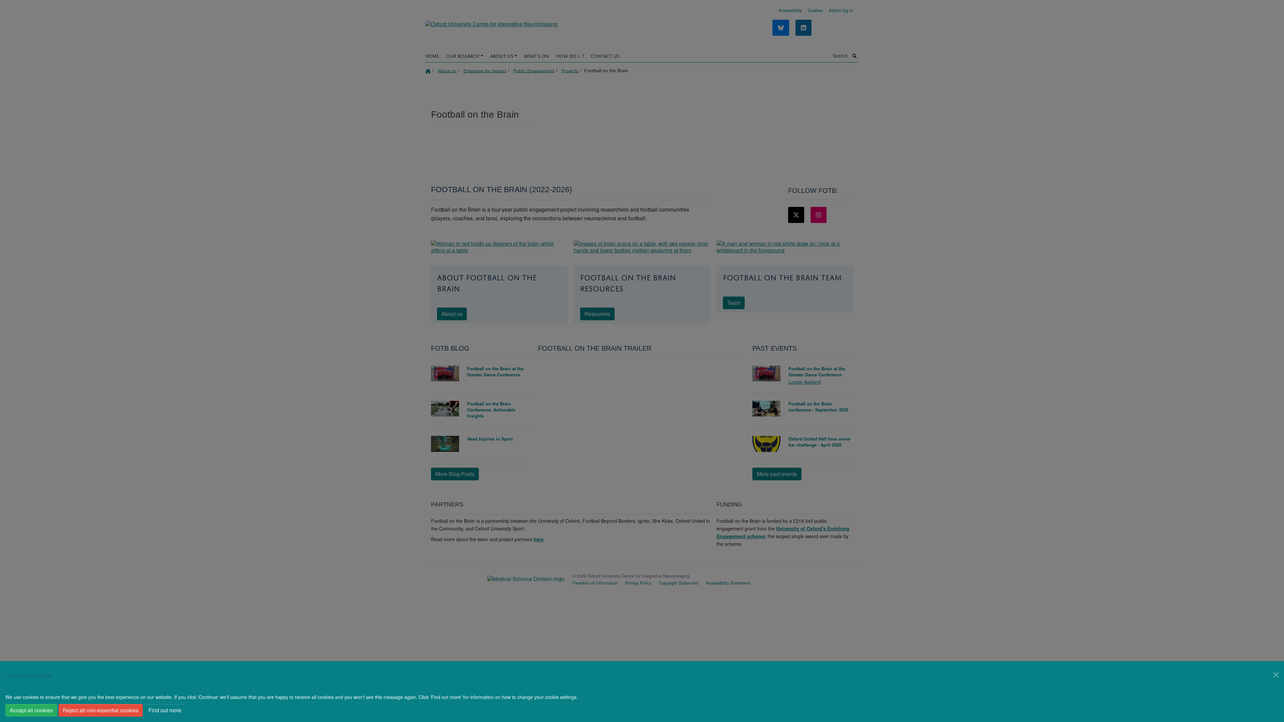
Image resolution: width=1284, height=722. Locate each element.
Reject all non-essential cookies (100, 710)
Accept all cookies (31, 710)
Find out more (164, 710)
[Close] (1276, 675)
